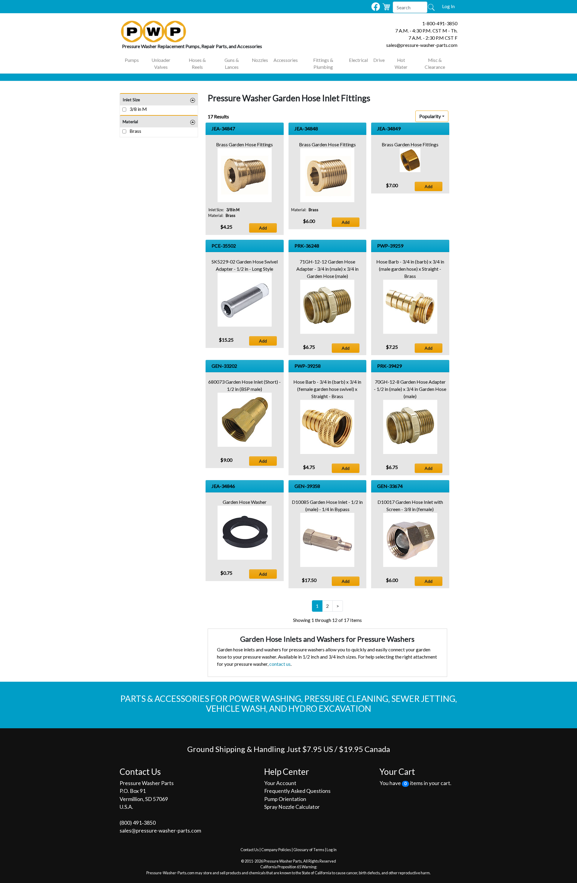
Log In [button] (448, 6)
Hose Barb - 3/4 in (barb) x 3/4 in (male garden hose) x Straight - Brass (410, 269)
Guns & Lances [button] (231, 63)
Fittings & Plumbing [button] (323, 63)
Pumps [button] (132, 60)
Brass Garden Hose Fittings (244, 144)
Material (130, 121)
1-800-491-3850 (439, 23)
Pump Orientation (285, 799)
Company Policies (276, 849)
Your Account (280, 783)
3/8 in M (138, 109)
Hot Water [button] (401, 63)
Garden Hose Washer (245, 502)
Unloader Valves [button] (160, 63)
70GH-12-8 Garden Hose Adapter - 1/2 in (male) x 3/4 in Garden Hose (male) (410, 389)
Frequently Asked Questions (297, 791)
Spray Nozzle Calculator (292, 807)
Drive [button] (379, 60)
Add (263, 227)
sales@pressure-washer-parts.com (421, 45)
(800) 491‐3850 (138, 823)
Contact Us (249, 849)
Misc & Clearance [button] (435, 63)
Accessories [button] (285, 60)
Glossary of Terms (308, 849)
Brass (135, 131)
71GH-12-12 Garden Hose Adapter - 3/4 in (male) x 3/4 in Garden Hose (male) (327, 269)
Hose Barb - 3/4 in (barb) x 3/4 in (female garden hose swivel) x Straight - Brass (327, 389)
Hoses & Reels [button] (197, 63)
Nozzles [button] (260, 60)
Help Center (286, 771)
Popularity (430, 116)
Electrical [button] (358, 60)
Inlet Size (131, 99)
